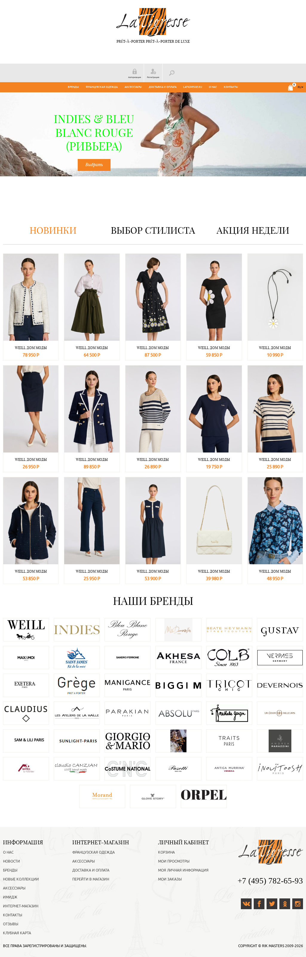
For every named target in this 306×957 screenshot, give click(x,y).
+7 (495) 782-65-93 (270, 880)
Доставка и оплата (163, 87)
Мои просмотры (173, 861)
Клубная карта (17, 933)
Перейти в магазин (90, 879)
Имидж (10, 897)
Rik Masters (273, 946)
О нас (213, 87)
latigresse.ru (192, 87)
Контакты (231, 87)
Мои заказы (170, 879)
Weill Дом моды (31, 348)
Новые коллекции (21, 879)
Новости (11, 861)
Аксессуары (133, 87)
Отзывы (10, 924)
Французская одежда (102, 87)
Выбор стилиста (153, 230)
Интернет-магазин (20, 906)
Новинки (53, 230)
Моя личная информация (183, 870)
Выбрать (94, 164)
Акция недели (253, 230)
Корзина (166, 852)
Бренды (73, 87)
